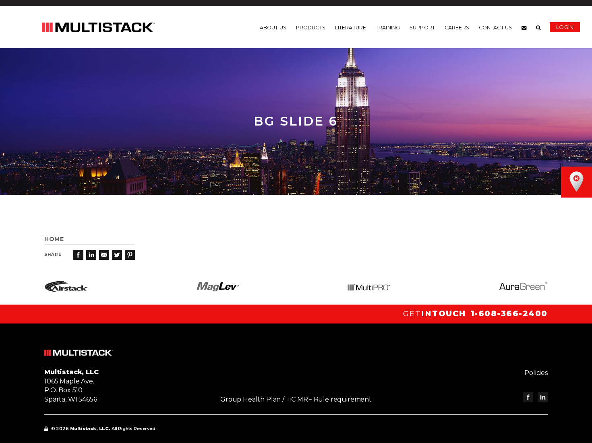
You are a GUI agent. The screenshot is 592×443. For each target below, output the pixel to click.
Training (388, 27)
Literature (350, 27)
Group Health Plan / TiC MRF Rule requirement (296, 399)
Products (310, 27)
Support (422, 27)
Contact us (495, 27)
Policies (536, 373)
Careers (457, 27)
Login (564, 27)
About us (273, 27)
